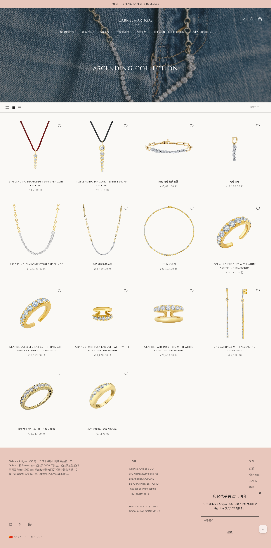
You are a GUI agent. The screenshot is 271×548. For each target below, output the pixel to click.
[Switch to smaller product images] (13, 107)
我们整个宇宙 (67, 32)
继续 (230, 532)
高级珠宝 (105, 32)
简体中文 (35, 537)
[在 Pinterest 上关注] (20, 524)
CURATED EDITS (201, 32)
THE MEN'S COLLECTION (169, 32)
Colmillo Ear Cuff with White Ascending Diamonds (234, 266)
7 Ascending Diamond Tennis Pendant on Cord (102, 183)
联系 (251, 469)
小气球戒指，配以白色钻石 (102, 429)
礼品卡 (253, 481)
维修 (251, 487)
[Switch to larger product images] (7, 107)
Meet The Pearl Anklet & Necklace (135, 4)
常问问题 (254, 475)
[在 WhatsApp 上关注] (30, 524)
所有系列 (142, 32)
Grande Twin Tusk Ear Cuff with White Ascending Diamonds (102, 349)
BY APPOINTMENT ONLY (144, 484)
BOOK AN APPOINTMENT (144, 511)
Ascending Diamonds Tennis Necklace (36, 264)
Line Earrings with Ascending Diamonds (235, 349)
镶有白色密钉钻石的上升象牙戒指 (36, 429)
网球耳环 (235, 181)
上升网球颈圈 (168, 264)
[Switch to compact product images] (19, 107)
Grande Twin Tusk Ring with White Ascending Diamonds (168, 349)
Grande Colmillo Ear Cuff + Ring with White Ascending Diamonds (36, 349)
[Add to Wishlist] (59, 125)
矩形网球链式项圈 (168, 181)
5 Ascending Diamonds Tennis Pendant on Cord (36, 183)
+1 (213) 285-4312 (139, 494)
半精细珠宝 (123, 32)
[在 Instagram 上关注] (11, 524)
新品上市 (87, 32)
